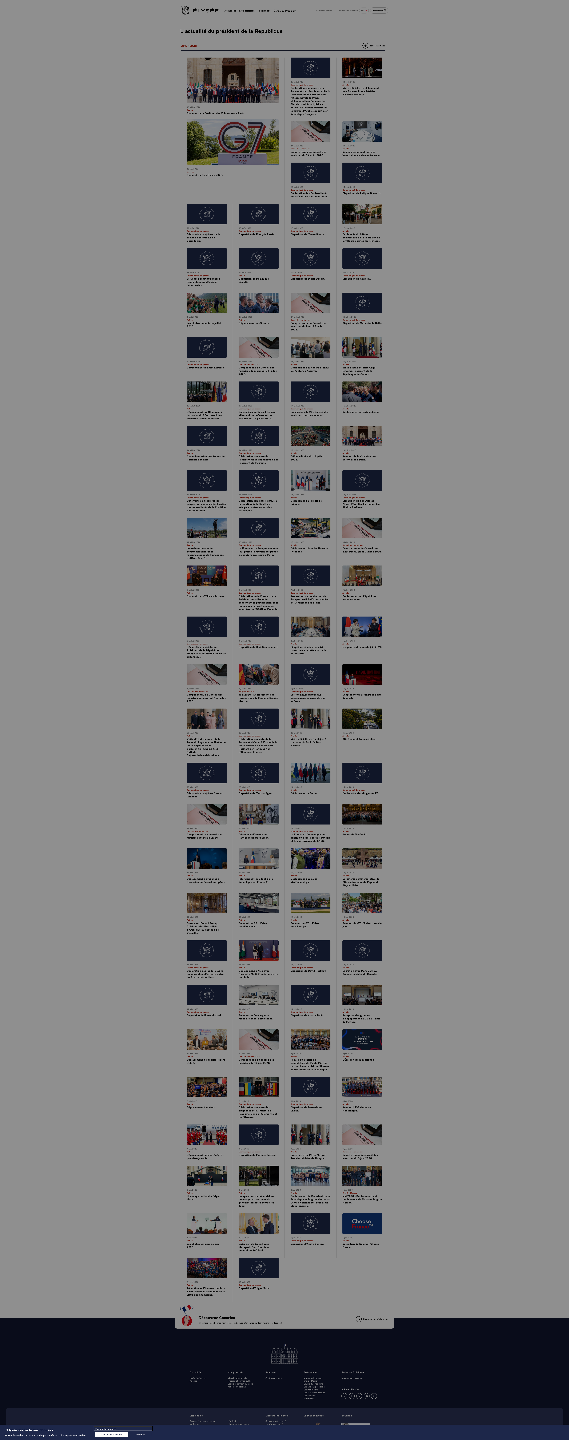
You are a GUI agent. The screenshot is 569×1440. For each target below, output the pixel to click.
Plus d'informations (105, 1428)
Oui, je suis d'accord (112, 1434)
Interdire (140, 1434)
